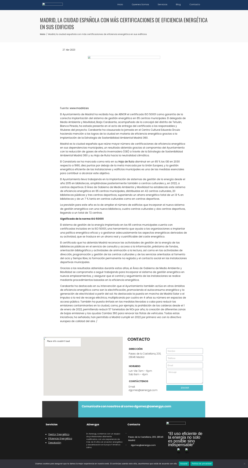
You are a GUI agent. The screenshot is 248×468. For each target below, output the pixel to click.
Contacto (194, 4)
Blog (178, 4)
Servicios (162, 4)
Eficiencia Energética (60, 438)
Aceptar (184, 463)
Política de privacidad (202, 463)
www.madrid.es (79, 108)
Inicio (120, 4)
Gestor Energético (58, 434)
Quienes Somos (140, 4)
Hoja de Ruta (126, 161)
